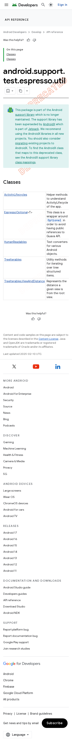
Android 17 (10, 532)
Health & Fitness (13, 455)
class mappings (25, 162)
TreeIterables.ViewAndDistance (24, 281)
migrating (21, 143)
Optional (54, 220)
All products (11, 699)
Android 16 (10, 539)
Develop (36, 32)
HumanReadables (15, 242)
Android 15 (10, 545)
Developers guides (15, 594)
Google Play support (16, 642)
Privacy (7, 467)
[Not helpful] (34, 40)
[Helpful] (28, 40)
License (21, 713)
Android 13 (10, 558)
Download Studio (14, 606)
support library (25, 114)
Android (8, 387)
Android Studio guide (16, 587)
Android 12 (10, 564)
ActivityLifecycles (15, 194)
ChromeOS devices (15, 503)
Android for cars (13, 509)
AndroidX (49, 124)
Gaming (8, 442)
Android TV (10, 516)
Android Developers (14, 32)
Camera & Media (14, 461)
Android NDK (11, 613)
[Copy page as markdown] (20, 91)
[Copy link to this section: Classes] (25, 182)
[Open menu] (6, 5)
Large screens (12, 490)
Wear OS (9, 497)
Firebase (8, 686)
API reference (17, 19)
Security (8, 400)
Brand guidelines (41, 713)
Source (7, 406)
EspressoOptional (16, 212)
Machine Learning (14, 448)
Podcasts (9, 425)
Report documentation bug (20, 636)
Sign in (62, 5)
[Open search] (43, 4)
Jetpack (33, 129)
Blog (6, 419)
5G (5, 474)
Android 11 (10, 571)
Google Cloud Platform (18, 693)
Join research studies (16, 648)
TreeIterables (12, 259)
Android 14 (10, 551)
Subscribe (55, 723)
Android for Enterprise (17, 394)
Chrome (8, 680)
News (6, 413)
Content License (48, 339)
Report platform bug (16, 629)
